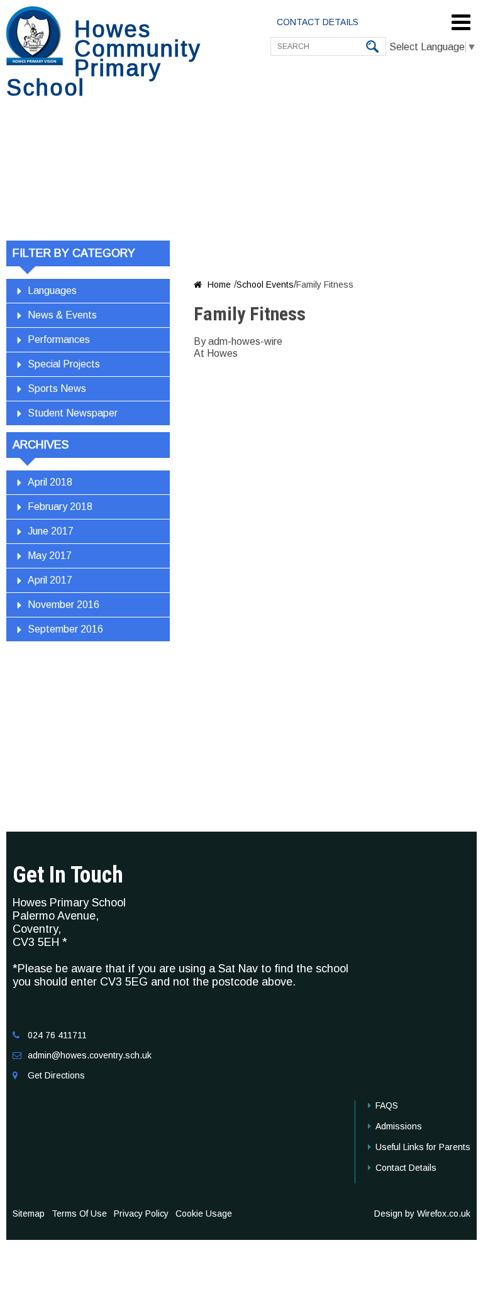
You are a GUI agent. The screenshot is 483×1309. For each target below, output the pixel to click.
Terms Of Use (79, 1214)
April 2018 (50, 482)
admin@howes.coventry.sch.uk (90, 1055)
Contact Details (405, 1168)
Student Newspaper (73, 413)
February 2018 (60, 506)
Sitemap (29, 1214)
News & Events (62, 315)
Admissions (398, 1126)
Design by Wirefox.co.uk (422, 1214)
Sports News (57, 388)
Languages (52, 290)
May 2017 (50, 555)
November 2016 (63, 604)
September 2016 (65, 629)
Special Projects (64, 364)
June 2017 (51, 531)
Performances (59, 339)
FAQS (386, 1105)
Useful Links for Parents (422, 1147)
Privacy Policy (141, 1214)
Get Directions (56, 1075)
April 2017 (50, 580)
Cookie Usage (203, 1214)
